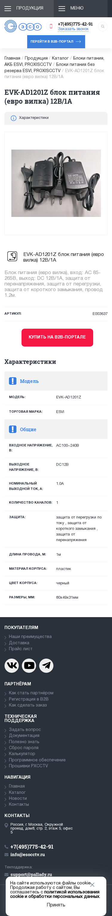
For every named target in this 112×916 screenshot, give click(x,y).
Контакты (19, 805)
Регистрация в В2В (29, 699)
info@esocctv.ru (27, 854)
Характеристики (34, 118)
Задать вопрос (25, 730)
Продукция (29, 8)
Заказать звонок (73, 29)
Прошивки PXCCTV (28, 766)
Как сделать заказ (28, 705)
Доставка (19, 643)
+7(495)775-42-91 (75, 24)
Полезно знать (24, 742)
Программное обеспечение (37, 760)
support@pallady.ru (31, 874)
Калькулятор (22, 754)
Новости (18, 799)
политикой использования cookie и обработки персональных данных (54, 894)
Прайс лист (21, 649)
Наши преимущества (30, 637)
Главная (12, 58)
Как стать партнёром (31, 693)
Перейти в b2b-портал (51, 41)
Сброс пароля (24, 748)
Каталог (60, 58)
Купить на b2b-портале (57, 337)
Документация (24, 736)
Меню (77, 8)
